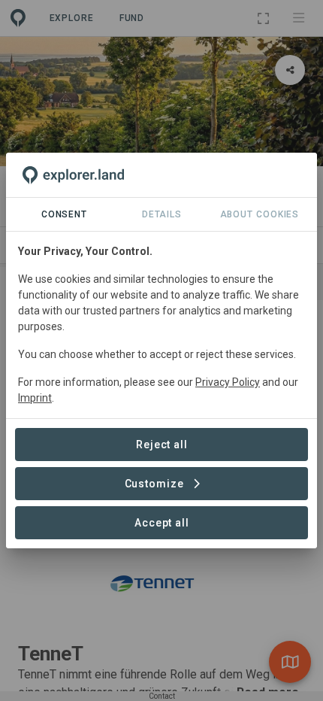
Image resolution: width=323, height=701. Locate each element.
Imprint (35, 398)
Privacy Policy (227, 382)
